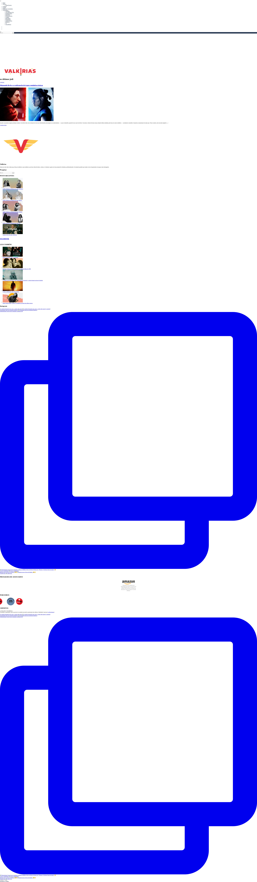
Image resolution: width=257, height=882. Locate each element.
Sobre (4, 4)
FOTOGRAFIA (8, 16)
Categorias (5, 10)
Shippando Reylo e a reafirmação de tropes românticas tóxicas (21, 85)
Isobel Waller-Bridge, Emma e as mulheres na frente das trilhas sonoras (18, 303)
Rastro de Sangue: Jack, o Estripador (10, 257)
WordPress (2, 881)
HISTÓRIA (7, 18)
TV (6, 23)
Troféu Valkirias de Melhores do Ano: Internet (12, 211)
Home (4, 2)
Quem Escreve (8, 5)
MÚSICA (7, 22)
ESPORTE (7, 14)
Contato (4, 7)
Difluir (7, 881)
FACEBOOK (4, 239)
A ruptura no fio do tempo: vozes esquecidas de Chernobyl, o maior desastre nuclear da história (23, 280)
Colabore (5, 6)
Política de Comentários (8, 8)
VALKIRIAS (8, 24)
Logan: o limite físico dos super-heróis (11, 291)
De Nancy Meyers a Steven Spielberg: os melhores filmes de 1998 (17, 269)
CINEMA (7, 11)
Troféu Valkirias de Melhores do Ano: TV (11, 223)
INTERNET (8, 19)
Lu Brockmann (51, 612)
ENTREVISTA (8, 13)
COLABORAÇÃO (9, 12)
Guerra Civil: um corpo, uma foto (10, 234)
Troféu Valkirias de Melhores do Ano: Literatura (13, 188)
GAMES (7, 17)
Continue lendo (3, 125)
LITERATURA (8, 20)
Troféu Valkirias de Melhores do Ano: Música (12, 200)
